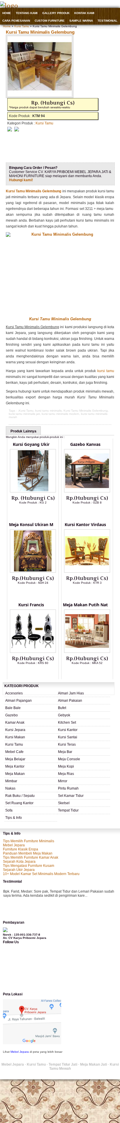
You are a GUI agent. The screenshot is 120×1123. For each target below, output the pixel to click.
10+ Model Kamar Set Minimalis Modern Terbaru (41, 874)
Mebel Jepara (14, 845)
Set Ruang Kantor (19, 803)
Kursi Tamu (21, 26)
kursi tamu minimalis (48, 410)
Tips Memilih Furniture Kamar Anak (30, 857)
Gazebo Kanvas (85, 444)
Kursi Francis (31, 604)
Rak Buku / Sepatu (20, 796)
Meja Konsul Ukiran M (31, 524)
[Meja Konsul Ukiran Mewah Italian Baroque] (33, 571)
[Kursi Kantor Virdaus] (87, 571)
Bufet (62, 708)
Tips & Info (13, 818)
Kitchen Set (67, 722)
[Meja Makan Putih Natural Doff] (87, 652)
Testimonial (107, 20)
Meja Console (69, 759)
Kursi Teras (67, 744)
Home (6, 13)
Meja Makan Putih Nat (85, 604)
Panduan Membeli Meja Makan (27, 853)
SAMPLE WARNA (81, 20)
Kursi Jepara (15, 730)
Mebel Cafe (14, 752)
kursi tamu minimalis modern (60, 413)
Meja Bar (65, 752)
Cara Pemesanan (16, 20)
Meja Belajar (15, 759)
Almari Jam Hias (71, 693)
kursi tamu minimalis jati (24, 413)
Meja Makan (15, 774)
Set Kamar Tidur (71, 796)
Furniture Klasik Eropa (20, 849)
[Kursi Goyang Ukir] (33, 491)
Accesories (14, 693)
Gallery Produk (56, 13)
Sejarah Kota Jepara (19, 862)
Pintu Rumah (68, 788)
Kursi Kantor (67, 730)
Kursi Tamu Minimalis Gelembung (40, 32)
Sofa (9, 810)
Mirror (62, 781)
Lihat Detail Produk (37, 512)
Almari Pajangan (18, 701)
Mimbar (11, 781)
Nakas (10, 788)
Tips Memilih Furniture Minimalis (28, 841)
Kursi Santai (67, 737)
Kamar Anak (14, 722)
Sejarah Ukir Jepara (19, 870)
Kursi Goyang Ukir (31, 444)
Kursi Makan (15, 737)
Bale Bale (13, 708)
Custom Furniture (50, 20)
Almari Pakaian (70, 701)
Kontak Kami (84, 13)
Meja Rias (66, 774)
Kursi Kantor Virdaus (85, 524)
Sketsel (64, 803)
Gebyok (64, 715)
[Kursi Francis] (33, 652)
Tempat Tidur (68, 810)
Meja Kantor (14, 766)
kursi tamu (105, 371)
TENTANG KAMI (27, 13)
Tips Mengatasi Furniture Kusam (28, 866)
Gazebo (11, 715)
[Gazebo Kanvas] (87, 491)
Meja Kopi (66, 766)
